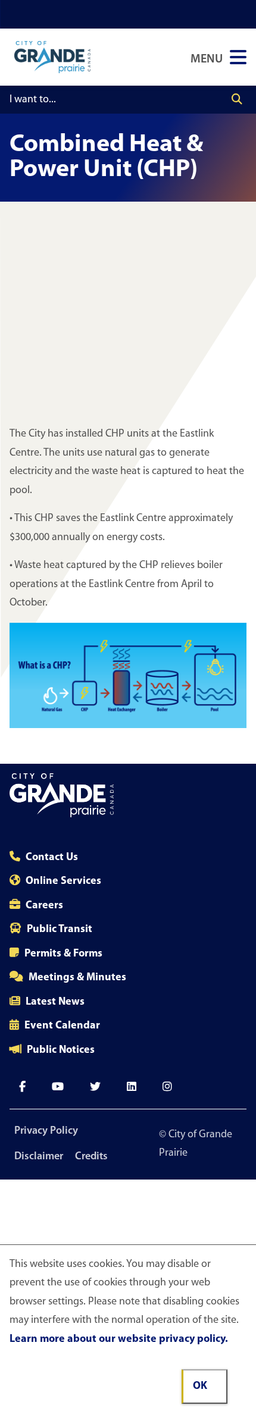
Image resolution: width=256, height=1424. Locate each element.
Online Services (63, 881)
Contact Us (52, 857)
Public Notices (61, 1050)
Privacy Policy (46, 1131)
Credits (91, 1157)
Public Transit (59, 929)
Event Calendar (62, 1026)
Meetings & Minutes (77, 978)
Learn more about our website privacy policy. (119, 1339)
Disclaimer (38, 1157)
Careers (44, 906)
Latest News (55, 1002)
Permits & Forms (63, 954)
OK (200, 1386)
